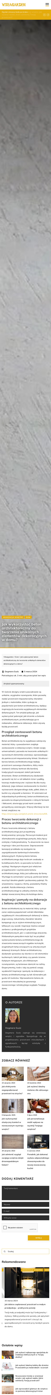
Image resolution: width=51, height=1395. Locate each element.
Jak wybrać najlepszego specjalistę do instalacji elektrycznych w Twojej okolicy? (31, 1354)
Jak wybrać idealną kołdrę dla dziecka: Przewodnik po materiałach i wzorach (32, 1366)
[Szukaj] (4, 1251)
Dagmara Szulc (12, 671)
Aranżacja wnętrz (13, 617)
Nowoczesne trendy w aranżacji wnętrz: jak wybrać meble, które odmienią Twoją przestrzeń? (22, 14)
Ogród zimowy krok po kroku (15, 12)
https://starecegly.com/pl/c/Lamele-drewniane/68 (24, 814)
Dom (28, 617)
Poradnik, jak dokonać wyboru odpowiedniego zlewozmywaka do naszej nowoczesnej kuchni (38, 1161)
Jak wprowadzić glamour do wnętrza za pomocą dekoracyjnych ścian (31, 1390)
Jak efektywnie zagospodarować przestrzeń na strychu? (12, 1090)
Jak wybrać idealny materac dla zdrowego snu (37, 1090)
